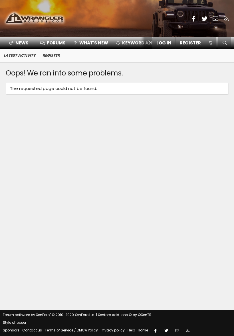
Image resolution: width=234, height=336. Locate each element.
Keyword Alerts (142, 43)
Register (51, 55)
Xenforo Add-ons (125, 314)
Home (143, 330)
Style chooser (14, 322)
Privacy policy (113, 330)
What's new (93, 43)
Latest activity (20, 55)
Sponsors (11, 330)
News (22, 43)
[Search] (224, 43)
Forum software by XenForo (49, 314)
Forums (56, 43)
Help (131, 330)
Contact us (32, 330)
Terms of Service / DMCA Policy (71, 330)
